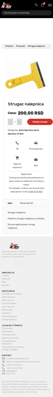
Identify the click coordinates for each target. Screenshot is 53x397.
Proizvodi (20, 46)
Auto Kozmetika (9, 303)
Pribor (20, 134)
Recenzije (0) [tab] (26, 203)
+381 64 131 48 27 (14, 365)
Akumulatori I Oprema (12, 294)
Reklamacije (7, 331)
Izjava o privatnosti (10, 338)
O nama (5, 275)
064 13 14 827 (36, 191)
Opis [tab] (10, 203)
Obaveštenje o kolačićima (9, 342)
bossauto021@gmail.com (17, 358)
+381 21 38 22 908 (14, 368)
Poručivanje (7, 328)
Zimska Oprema (9, 319)
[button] (43, 57)
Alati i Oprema (8, 297)
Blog (4, 282)
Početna (9, 46)
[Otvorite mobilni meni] (50, 5)
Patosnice (6, 313)
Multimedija (7, 310)
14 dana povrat (9, 334)
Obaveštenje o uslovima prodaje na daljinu (13, 348)
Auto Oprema (26, 130)
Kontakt (5, 285)
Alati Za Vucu (8, 300)
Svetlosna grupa (9, 316)
